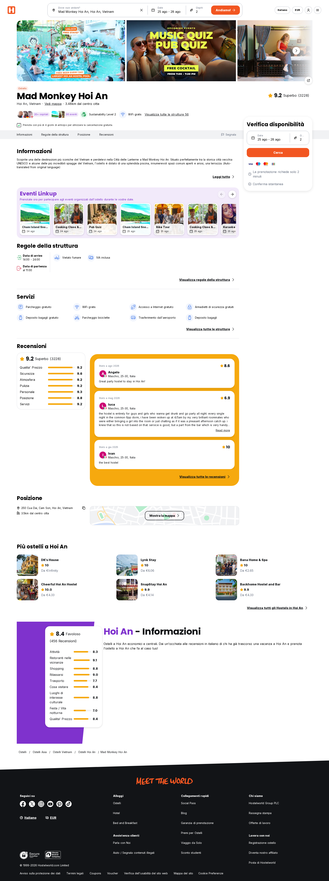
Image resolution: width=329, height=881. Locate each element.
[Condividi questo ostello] (308, 80)
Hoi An (22, 104)
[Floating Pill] (296, 51)
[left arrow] (221, 194)
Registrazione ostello (262, 842)
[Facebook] (23, 804)
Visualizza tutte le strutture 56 (167, 114)
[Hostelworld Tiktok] (68, 804)
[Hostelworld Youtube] (50, 804)
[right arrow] (232, 194)
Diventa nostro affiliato (263, 852)
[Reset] (141, 10)
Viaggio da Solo (191, 842)
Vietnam (35, 104)
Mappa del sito (183, 873)
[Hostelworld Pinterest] (59, 804)
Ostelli (117, 803)
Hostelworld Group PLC (264, 803)
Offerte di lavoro (259, 823)
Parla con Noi (121, 842)
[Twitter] (32, 804)
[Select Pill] (308, 10)
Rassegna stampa (260, 813)
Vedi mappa (53, 104)
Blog (184, 813)
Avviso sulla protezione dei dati (40, 873)
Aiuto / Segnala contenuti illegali (133, 852)
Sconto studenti (191, 852)
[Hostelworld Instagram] (41, 804)
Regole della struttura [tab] (55, 134)
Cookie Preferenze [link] (210, 873)
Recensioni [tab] (106, 134)
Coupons (95, 873)
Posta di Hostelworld (262, 862)
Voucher (112, 873)
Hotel (116, 813)
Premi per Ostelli (191, 832)
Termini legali (74, 873)
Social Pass (188, 803)
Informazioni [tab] (24, 134)
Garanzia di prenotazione (197, 823)
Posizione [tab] (84, 134)
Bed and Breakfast (125, 823)
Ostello (22, 88)
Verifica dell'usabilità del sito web (146, 873)
